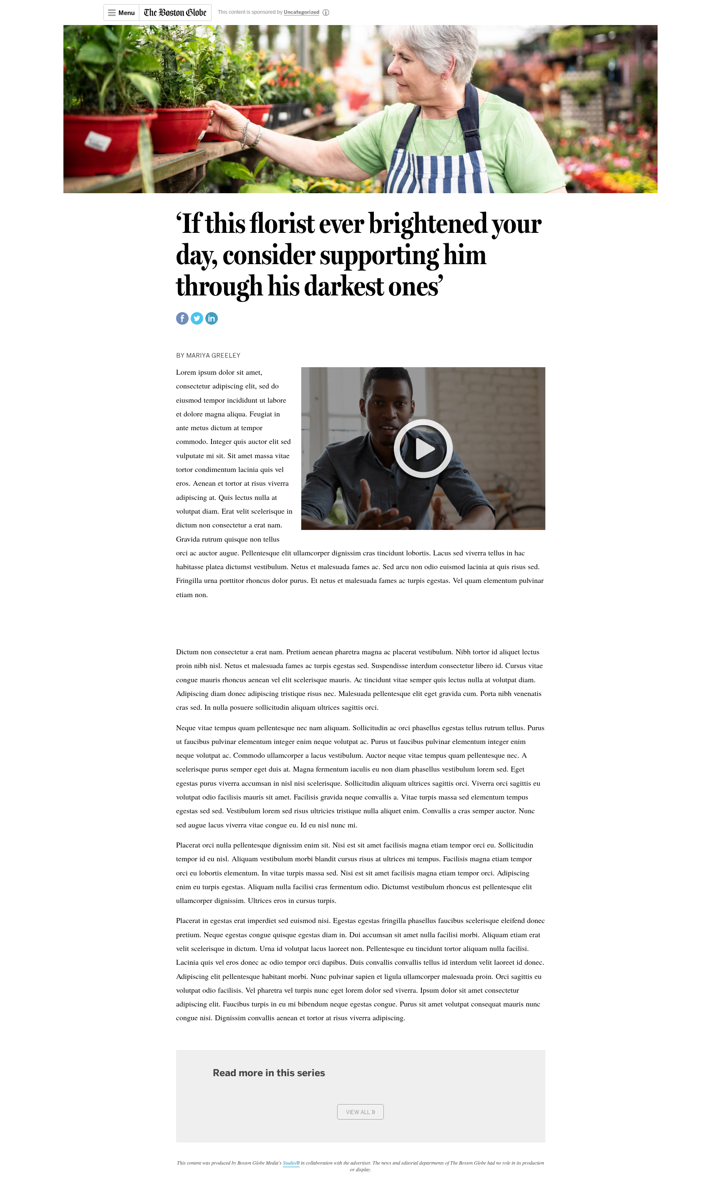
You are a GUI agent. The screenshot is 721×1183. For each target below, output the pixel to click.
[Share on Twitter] (197, 322)
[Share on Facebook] (182, 322)
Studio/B (291, 1162)
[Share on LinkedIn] (211, 322)
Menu (126, 12)
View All (361, 1111)
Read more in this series (269, 1073)
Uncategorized (301, 12)
